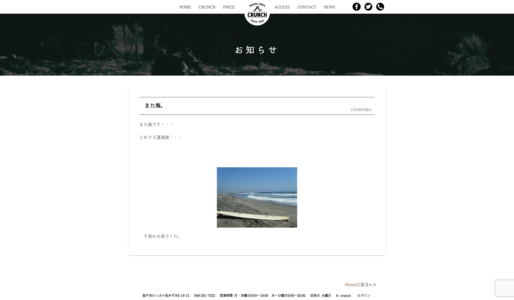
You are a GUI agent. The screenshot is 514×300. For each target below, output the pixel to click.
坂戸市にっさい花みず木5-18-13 (165, 295)
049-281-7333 (204, 295)
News (350, 284)
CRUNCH (207, 7)
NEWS (329, 7)
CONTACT (306, 7)
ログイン (363, 295)
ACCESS (282, 7)
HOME (185, 7)
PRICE (229, 7)
